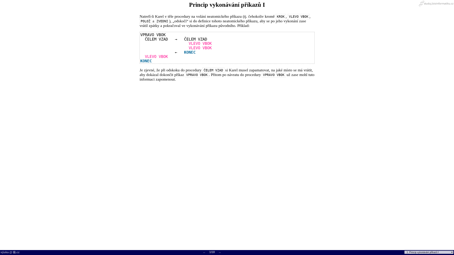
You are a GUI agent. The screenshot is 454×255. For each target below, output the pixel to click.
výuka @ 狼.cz (10, 252)
